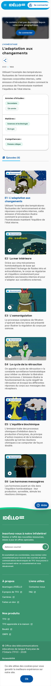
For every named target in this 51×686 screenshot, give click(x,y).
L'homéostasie (9, 44)
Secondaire (12, 103)
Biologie (11, 129)
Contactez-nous (37, 587)
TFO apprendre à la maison (15, 624)
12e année (12, 108)
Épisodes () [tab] (11, 157)
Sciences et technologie (17, 124)
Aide (43, 505)
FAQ (37, 592)
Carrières (12, 597)
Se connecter (41, 5)
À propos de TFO (12, 592)
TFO (15, 619)
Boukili (15, 629)
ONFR (15, 634)
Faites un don (12, 602)
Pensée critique (14, 144)
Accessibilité (8, 658)
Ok (26, 678)
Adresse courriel (12, 548)
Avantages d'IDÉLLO (12, 587)
